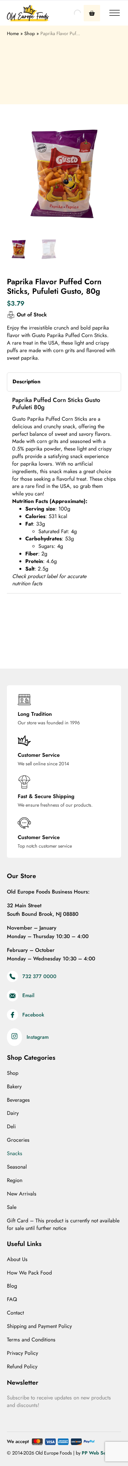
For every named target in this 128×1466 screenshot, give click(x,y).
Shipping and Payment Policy (39, 1326)
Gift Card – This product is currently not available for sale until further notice (63, 1224)
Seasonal (17, 1167)
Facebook (33, 1015)
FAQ (12, 1299)
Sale (11, 1207)
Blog (12, 1286)
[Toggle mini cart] (92, 13)
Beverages (18, 1100)
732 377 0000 (39, 977)
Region (14, 1180)
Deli (11, 1126)
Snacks (14, 1153)
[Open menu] (114, 13)
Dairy (13, 1113)
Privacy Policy (22, 1353)
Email (28, 996)
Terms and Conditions (31, 1339)
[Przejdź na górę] (106, 1448)
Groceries (18, 1140)
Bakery (14, 1086)
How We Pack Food (29, 1272)
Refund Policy (22, 1366)
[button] (112, 126)
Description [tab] (26, 381)
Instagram (38, 1037)
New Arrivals (21, 1193)
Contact (15, 1312)
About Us (17, 1259)
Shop (12, 1073)
